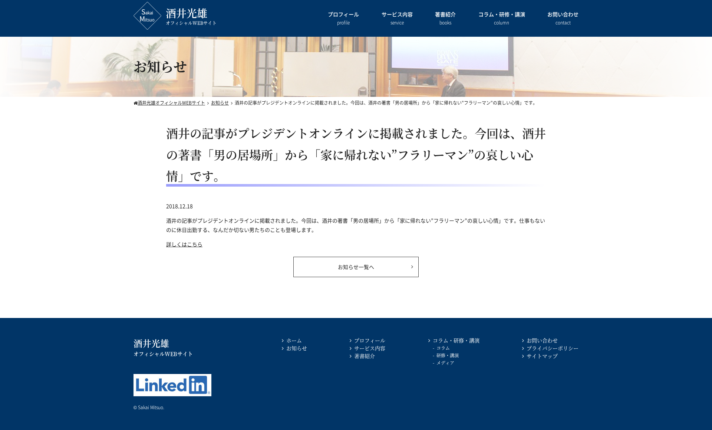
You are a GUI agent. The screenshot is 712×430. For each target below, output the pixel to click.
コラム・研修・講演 (501, 18)
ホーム (294, 340)
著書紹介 (445, 18)
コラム (443, 348)
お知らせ (296, 348)
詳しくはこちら (184, 244)
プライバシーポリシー (552, 348)
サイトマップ (542, 356)
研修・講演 (447, 355)
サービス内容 (397, 18)
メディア (445, 363)
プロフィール (343, 18)
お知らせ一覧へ (356, 266)
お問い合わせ (562, 18)
